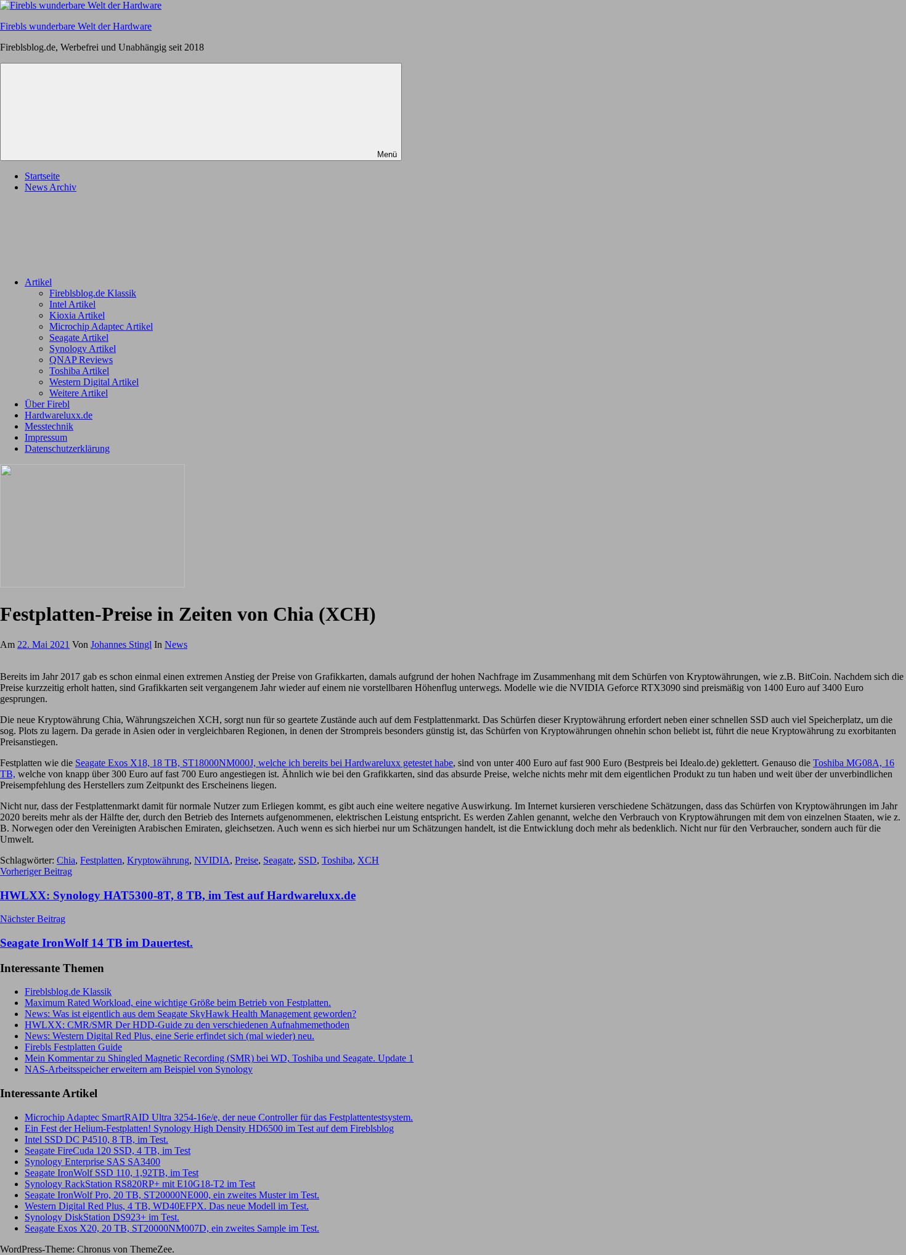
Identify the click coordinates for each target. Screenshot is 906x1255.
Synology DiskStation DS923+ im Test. (102, 1217)
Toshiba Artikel (79, 371)
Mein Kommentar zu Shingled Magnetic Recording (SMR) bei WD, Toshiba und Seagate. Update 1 (219, 1058)
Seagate (278, 860)
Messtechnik (49, 426)
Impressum (46, 437)
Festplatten (101, 860)
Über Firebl (47, 404)
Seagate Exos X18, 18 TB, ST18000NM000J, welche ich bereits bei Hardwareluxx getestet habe (264, 763)
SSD (307, 860)
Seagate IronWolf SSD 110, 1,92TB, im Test (111, 1172)
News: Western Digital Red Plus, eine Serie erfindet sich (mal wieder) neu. (169, 1036)
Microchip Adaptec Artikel (101, 326)
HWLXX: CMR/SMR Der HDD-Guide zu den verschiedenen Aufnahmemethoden (187, 1025)
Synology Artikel (82, 348)
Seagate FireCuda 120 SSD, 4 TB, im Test (107, 1150)
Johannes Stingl (121, 644)
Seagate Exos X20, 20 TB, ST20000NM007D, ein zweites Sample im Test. (172, 1228)
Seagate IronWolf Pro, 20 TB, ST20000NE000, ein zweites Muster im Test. (172, 1195)
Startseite (42, 176)
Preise (246, 860)
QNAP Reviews (81, 359)
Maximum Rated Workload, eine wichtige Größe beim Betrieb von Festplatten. (178, 1002)
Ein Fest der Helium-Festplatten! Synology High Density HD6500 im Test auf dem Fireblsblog (209, 1128)
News (176, 644)
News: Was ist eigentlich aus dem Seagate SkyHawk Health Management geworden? (190, 1013)
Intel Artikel (72, 304)
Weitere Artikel (78, 393)
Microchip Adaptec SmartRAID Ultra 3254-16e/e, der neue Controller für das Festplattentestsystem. (219, 1117)
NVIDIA (212, 860)
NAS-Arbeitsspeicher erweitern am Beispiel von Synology (139, 1069)
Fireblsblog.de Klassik (92, 293)
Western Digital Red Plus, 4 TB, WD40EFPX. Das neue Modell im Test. (167, 1206)
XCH (368, 860)
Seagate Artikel (78, 337)
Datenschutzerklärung (67, 448)
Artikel (38, 282)
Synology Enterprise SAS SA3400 (92, 1161)
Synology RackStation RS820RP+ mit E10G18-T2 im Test (140, 1184)
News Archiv (50, 187)
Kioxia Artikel (77, 315)
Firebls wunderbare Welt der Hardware (76, 26)
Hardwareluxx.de (58, 415)
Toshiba (337, 860)
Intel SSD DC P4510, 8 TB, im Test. (96, 1139)
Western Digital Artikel (94, 382)
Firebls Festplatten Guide (73, 1047)
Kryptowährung (158, 860)
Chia (66, 860)
